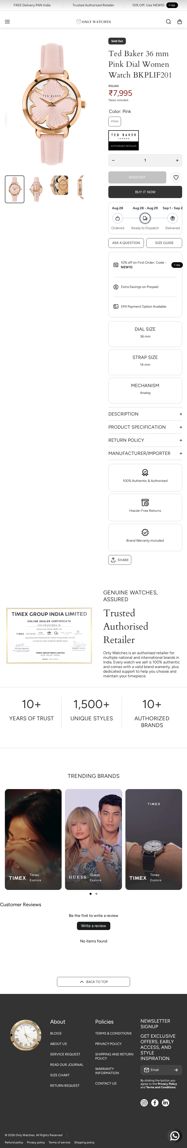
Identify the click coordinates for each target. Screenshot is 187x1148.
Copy (172, 5)
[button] (179, 21)
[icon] (104, 797)
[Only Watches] (93, 21)
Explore (35, 880)
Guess (95, 875)
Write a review (93, 925)
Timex (34, 875)
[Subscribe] (176, 1070)
